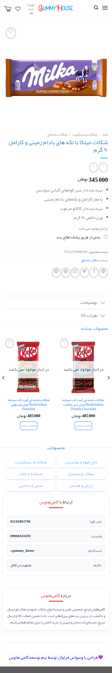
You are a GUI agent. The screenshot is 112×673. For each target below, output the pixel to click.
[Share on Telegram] (56, 273)
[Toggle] (103, 303)
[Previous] (108, 388)
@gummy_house (22, 551)
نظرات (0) (89, 315)
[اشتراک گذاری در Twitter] (84, 273)
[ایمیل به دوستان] (75, 273)
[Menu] (105, 7)
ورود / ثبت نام (30, 8)
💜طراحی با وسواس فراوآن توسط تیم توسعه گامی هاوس (56, 657)
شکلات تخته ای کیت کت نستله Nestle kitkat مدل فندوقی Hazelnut (29, 404)
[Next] (3, 388)
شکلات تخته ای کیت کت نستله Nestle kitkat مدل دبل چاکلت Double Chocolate (83, 404)
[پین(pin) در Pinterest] (65, 273)
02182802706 (20, 521)
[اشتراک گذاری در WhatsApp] (103, 273)
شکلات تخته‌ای (57, 134)
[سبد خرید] (8, 8)
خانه (105, 134)
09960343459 (20, 536)
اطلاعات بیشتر (83, 425)
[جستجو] (96, 8)
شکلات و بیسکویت (84, 134)
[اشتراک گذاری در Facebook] (94, 273)
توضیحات (89, 302)
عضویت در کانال (20, 565)
